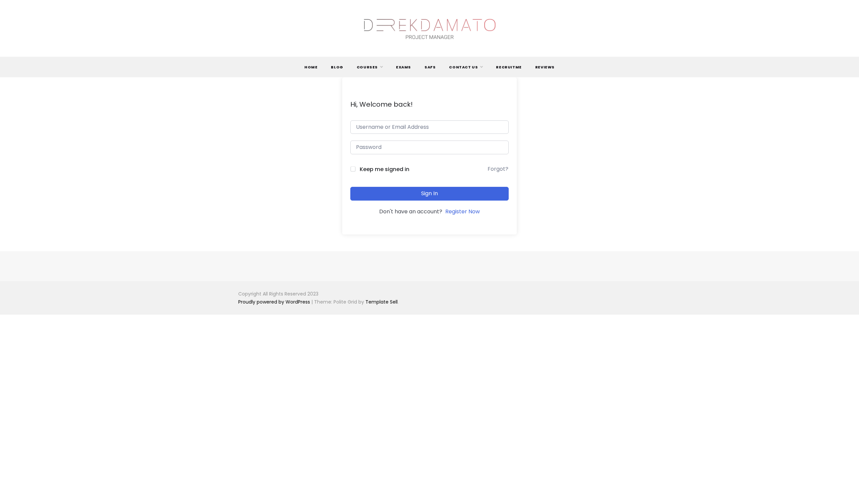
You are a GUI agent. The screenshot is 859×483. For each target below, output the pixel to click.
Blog (337, 67)
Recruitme (508, 67)
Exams (403, 67)
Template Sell (381, 302)
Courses (367, 67)
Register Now (462, 211)
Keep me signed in (384, 169)
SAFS (430, 67)
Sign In (429, 193)
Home (310, 67)
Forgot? (498, 169)
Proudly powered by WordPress (274, 302)
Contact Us (463, 67)
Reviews (545, 67)
